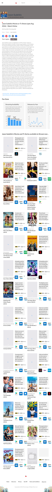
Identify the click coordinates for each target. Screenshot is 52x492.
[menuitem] (7, 482)
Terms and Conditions (35, 481)
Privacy (20, 481)
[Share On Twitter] (10, 36)
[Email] (13, 36)
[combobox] (13, 39)
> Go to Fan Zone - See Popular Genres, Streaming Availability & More (16, 93)
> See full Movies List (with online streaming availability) (13, 95)
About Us (44, 481)
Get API (25, 481)
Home (3, 32)
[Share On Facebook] (3, 36)
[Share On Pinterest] (6, 36)
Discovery (13, 481)
